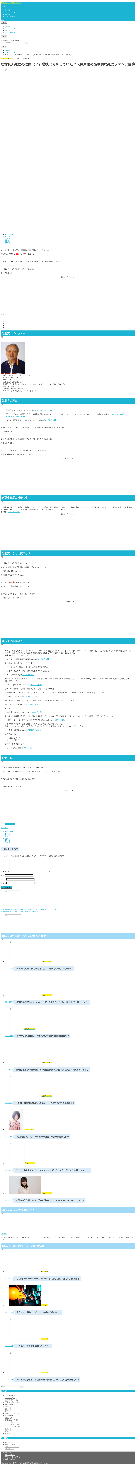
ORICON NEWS (14, 512)
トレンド (10, 1398)
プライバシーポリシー (13, 1457)
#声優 (122, 414)
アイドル (14, 1424)
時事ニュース (11, 1413)
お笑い (13, 1422)
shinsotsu (4, 1234)
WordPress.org (10, 1449)
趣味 (8, 1431)
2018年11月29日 (50, 420)
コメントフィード (12, 1447)
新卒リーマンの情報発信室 (11, 3)
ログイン (8, 1442)
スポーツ (10, 1395)
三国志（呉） (11, 1400)
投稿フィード (10, 1444)
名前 (2, 875)
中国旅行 (10, 1404)
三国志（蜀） (11, 1402)
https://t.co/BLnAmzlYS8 (43, 410)
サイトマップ (10, 12)
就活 (8, 1407)
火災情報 (9, 1415)
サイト (3, 883)
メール (3, 879)
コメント (5, 871)
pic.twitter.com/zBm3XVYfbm (15, 416)
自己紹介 (8, 14)
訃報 (8, 1429)
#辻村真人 (116, 414)
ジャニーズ (14, 1427)
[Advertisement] (68, 293)
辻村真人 (4, 828)
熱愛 (8, 1418)
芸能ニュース (10, 824)
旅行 (8, 1409)
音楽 (8, 1433)
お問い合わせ (10, 16)
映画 (8, 1411)
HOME (7, 10)
